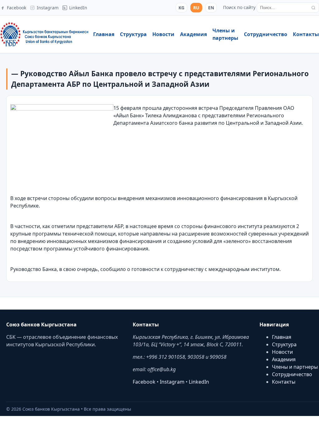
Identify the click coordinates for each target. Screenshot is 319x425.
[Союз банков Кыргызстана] (44, 34)
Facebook (144, 381)
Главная (103, 34)
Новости (163, 34)
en (211, 8)
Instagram (172, 381)
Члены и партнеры (295, 366)
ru (196, 8)
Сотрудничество (265, 34)
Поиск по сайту (239, 7)
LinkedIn (199, 381)
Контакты (306, 34)
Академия (193, 34)
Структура (133, 34)
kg (181, 8)
